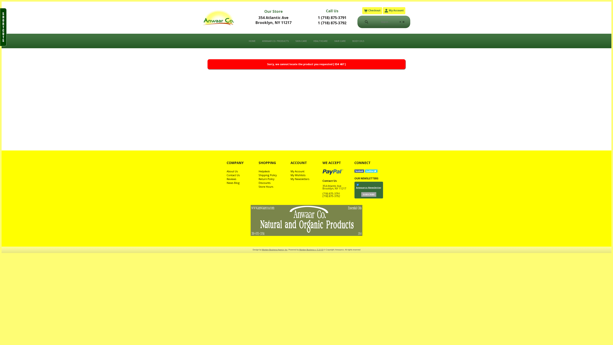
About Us (232, 171)
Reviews (231, 179)
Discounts (265, 183)
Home (252, 40)
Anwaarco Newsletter (368, 187)
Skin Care (301, 40)
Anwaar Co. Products (275, 40)
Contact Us (233, 175)
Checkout (374, 10)
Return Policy (266, 179)
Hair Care (340, 40)
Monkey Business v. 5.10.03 (311, 250)
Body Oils (358, 40)
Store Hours (266, 186)
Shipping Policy (268, 175)
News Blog (233, 183)
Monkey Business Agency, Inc (275, 250)
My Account (396, 10)
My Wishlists (298, 175)
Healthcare (320, 40)
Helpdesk (264, 171)
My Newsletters (300, 179)
